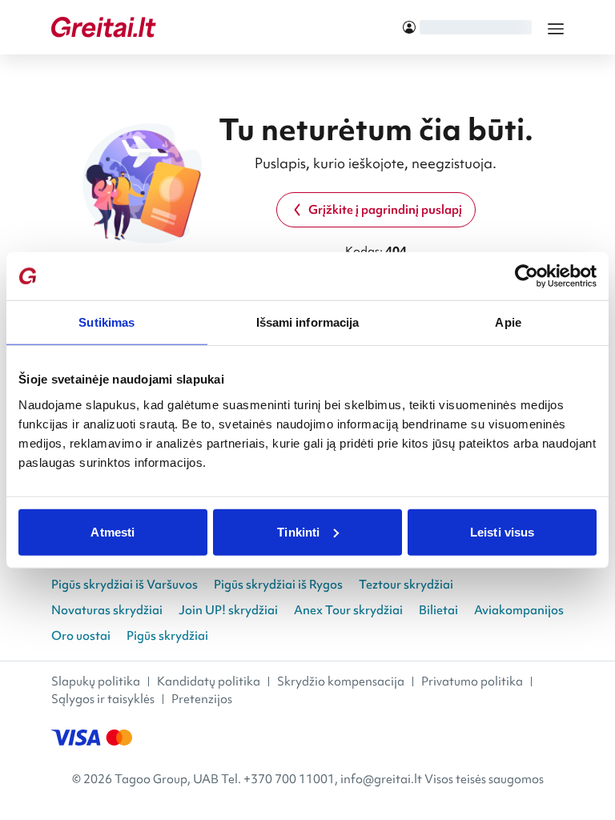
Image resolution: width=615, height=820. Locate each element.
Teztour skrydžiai (406, 585)
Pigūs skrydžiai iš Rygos (278, 585)
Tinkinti (298, 531)
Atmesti (112, 531)
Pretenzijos (201, 699)
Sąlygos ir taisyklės (103, 699)
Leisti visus (502, 531)
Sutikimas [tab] (106, 322)
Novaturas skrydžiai (107, 610)
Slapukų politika (95, 681)
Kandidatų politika (208, 681)
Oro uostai (81, 636)
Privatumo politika (472, 681)
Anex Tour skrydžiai (348, 610)
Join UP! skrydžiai (228, 610)
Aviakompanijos (519, 610)
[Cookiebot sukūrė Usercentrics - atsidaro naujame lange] (526, 276)
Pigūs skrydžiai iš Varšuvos (124, 585)
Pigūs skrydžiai (167, 636)
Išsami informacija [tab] (308, 322)
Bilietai (438, 610)
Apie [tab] (508, 322)
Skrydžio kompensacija (340, 681)
